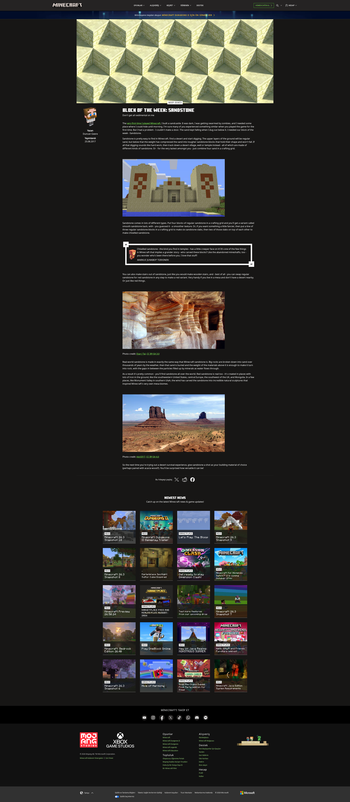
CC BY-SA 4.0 (152, 456)
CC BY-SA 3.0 (153, 353)
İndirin (201, 762)
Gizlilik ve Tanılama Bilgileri (125, 793)
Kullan (201, 776)
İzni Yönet (109, 758)
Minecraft (166, 737)
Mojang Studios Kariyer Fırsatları (175, 762)
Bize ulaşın (203, 765)
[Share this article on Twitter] (176, 479)
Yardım (201, 752)
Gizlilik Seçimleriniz (127, 796)
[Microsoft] (247, 792)
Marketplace (203, 737)
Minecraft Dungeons (170, 744)
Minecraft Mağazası (206, 741)
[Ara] (279, 5)
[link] (144, 717)
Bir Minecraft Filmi (170, 768)
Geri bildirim (203, 755)
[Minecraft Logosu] (67, 5)
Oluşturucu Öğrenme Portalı (173, 758)
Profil (201, 773)
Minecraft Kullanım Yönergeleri (91, 758)
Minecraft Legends (170, 747)
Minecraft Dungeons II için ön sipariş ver (187, 15)
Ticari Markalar (186, 793)
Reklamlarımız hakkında (204, 793)
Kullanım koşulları (171, 793)
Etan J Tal (141, 353)
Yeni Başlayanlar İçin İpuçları (210, 749)
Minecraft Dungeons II (171, 741)
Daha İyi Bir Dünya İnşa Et (173, 765)
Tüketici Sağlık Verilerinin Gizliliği (150, 793)
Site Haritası (203, 758)
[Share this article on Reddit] (184, 479)
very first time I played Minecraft (144, 123)
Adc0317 (140, 456)
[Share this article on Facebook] (192, 479)
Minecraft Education (170, 750)
